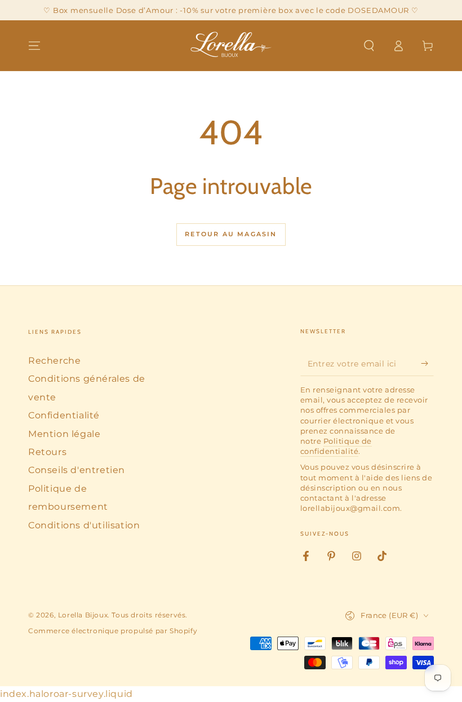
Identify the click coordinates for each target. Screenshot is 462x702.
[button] (369, 45)
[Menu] (34, 45)
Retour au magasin (231, 234)
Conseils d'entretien (76, 470)
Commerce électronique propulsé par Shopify (112, 630)
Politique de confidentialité (336, 446)
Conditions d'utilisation (84, 525)
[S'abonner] (427, 363)
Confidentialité (64, 415)
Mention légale (64, 434)
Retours (47, 452)
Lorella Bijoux (83, 615)
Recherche (54, 360)
